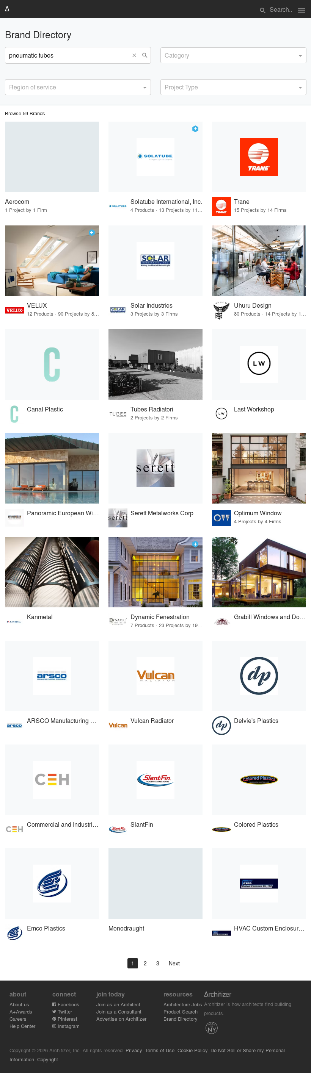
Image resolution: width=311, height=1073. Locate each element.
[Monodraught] (155, 883)
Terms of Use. (160, 1050)
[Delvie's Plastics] (259, 676)
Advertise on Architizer (121, 1018)
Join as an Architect (118, 1004)
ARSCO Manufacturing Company (63, 720)
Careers (18, 1018)
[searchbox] (167, 54)
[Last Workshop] (259, 364)
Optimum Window (258, 512)
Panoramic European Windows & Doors (63, 512)
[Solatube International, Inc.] (155, 157)
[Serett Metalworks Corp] (155, 468)
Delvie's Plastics (256, 720)
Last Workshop (254, 409)
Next (174, 963)
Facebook (67, 1004)
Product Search (180, 1011)
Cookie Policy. (193, 1050)
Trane (242, 201)
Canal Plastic (45, 409)
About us (19, 1004)
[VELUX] (52, 260)
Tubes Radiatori (151, 409)
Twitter (64, 1011)
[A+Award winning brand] (195, 129)
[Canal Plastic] (52, 364)
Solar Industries (151, 305)
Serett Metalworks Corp (161, 512)
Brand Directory (180, 1018)
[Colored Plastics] (259, 780)
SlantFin (141, 824)
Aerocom (17, 201)
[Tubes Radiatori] (155, 364)
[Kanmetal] (52, 572)
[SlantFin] (155, 780)
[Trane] (259, 157)
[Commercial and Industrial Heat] (52, 780)
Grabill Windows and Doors (270, 616)
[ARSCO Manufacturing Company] (52, 676)
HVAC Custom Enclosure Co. (270, 928)
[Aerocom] (52, 157)
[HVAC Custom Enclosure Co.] (259, 883)
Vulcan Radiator (152, 720)
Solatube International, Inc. (166, 201)
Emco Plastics (46, 928)
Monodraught (126, 928)
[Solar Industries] (155, 260)
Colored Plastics (256, 824)
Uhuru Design (253, 305)
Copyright (47, 1059)
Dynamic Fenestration (160, 616)
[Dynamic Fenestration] (155, 572)
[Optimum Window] (259, 468)
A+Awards (20, 1011)
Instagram (68, 1025)
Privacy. (134, 1050)
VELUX (37, 305)
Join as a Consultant (118, 1011)
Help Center (22, 1025)
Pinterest (66, 1018)
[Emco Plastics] (52, 883)
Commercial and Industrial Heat (63, 824)
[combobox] (233, 55)
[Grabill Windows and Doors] (259, 572)
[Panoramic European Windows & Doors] (52, 468)
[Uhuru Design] (259, 260)
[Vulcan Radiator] (155, 676)
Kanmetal (40, 616)
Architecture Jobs (182, 1004)
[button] (136, 55)
